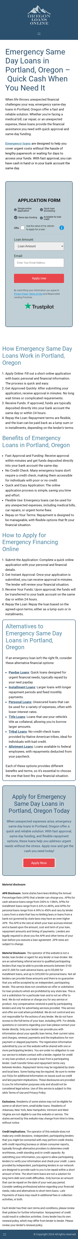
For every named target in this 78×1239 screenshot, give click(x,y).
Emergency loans (18, 143)
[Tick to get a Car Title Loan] (61, 227)
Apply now (39, 278)
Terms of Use (35, 294)
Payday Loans (19, 672)
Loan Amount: (24, 239)
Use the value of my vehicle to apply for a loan (40, 228)
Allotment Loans (21, 746)
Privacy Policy (21, 294)
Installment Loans (22, 687)
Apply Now (39, 863)
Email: (18, 256)
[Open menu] (39, 34)
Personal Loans (20, 702)
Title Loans (17, 717)
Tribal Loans (18, 731)
